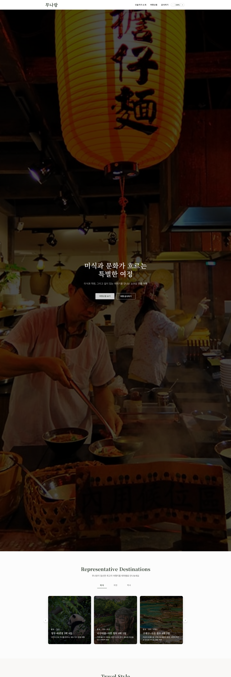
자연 (115, 585)
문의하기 (164, 4)
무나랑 (51, 5)
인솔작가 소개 (140, 4)
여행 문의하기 (126, 296)
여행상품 (153, 4)
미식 (102, 585)
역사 (129, 585)
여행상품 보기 (105, 296)
